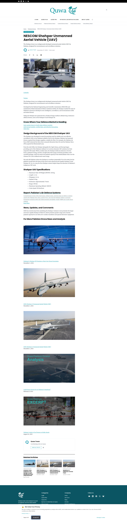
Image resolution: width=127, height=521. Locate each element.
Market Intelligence (70, 504)
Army (66, 495)
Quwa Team (33, 50)
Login (42, 495)
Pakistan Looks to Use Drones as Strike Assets (36, 432)
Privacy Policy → (26, 513)
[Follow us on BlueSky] (28, 1)
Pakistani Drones (32, 29)
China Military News (88, 23)
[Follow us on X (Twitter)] (25, 1)
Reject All (26, 517)
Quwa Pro (44, 499)
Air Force (67, 497)
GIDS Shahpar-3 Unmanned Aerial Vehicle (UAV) (37, 304)
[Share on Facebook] (29, 55)
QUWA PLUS (44, 19)
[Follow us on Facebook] (23, 1)
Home (25, 29)
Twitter (26, 98)
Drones (66, 502)
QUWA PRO (54, 19)
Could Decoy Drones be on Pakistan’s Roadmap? (37, 389)
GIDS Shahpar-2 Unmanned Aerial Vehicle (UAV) (37, 347)
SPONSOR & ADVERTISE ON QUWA (69, 19)
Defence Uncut (38, 23)
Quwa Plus (44, 497)
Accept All (36, 517)
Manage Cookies (101, 517)
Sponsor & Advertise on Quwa (49, 502)
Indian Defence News (75, 23)
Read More (48, 199)
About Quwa (44, 504)
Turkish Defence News (63, 23)
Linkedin (26, 92)
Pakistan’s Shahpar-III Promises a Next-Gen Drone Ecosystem (41, 261)
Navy (66, 499)
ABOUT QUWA (85, 19)
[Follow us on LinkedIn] (21, 1)
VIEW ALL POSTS (36, 447)
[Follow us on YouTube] (18, 1)
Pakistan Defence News (49, 23)
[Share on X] (33, 55)
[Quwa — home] (63, 9)
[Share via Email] (41, 55)
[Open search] (106, 9)
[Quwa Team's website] (43, 447)
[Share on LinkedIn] (37, 55)
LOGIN (36, 19)
